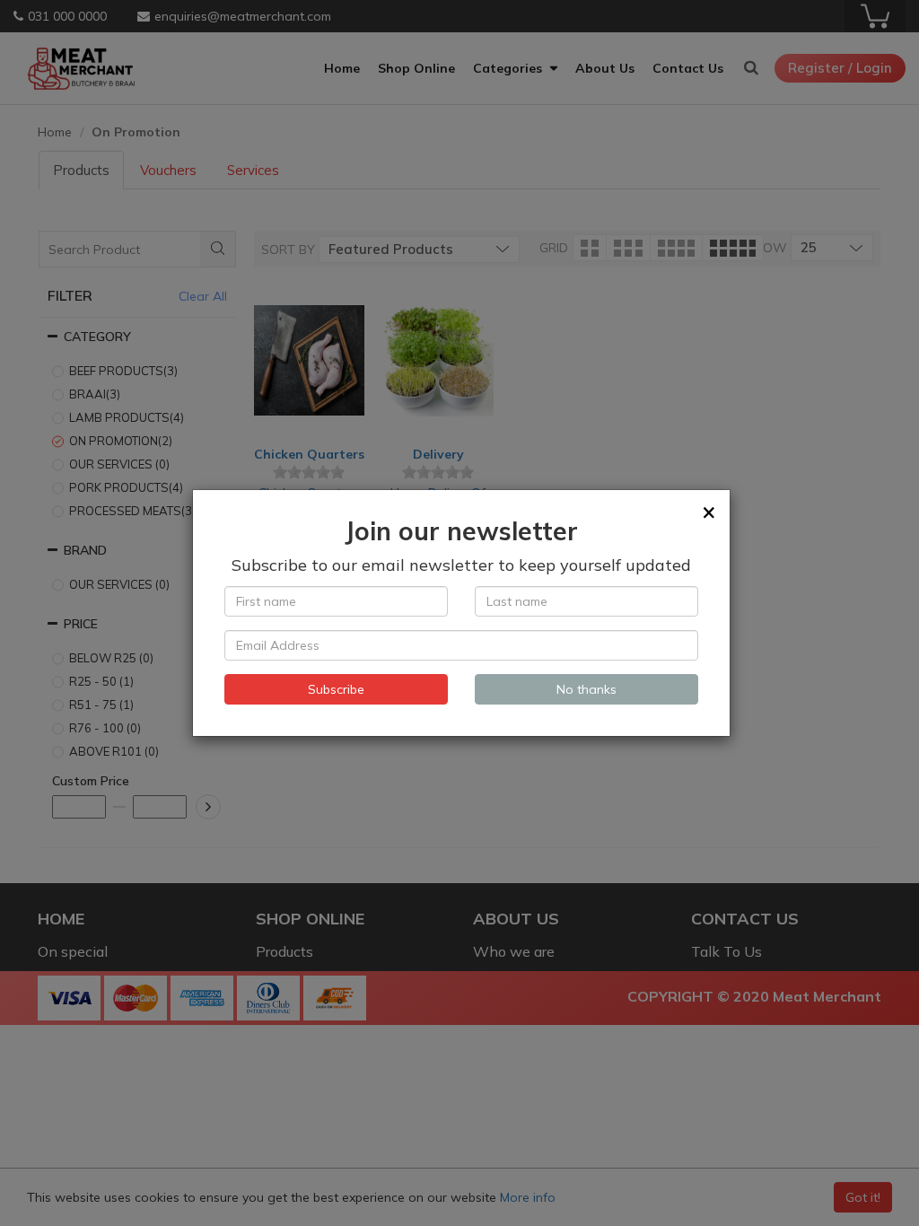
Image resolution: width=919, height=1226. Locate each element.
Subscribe (336, 689)
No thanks (586, 689)
